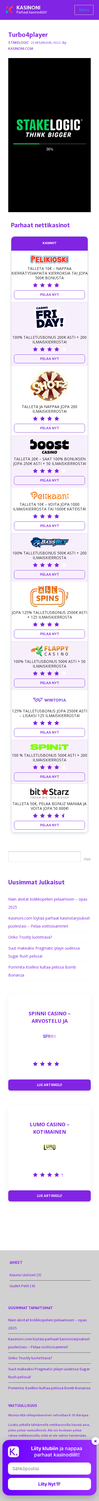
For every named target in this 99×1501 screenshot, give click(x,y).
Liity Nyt (47, 1484)
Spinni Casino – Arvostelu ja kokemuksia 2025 (49, 1017)
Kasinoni (28, 7)
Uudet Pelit (19, 1286)
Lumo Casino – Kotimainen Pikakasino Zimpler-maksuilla (50, 1128)
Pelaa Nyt (49, 294)
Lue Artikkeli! (49, 1085)
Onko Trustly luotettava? (30, 937)
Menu (84, 9)
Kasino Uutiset (23, 1275)
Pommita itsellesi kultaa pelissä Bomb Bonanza (49, 1388)
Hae (87, 859)
